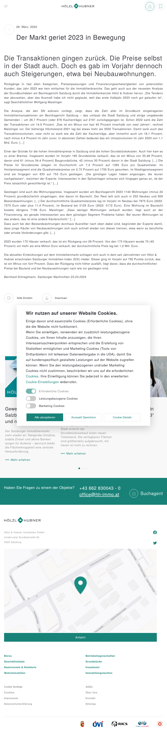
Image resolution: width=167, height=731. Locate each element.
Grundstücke (94, 661)
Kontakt (91, 698)
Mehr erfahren (20, 460)
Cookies (9, 692)
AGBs (89, 686)
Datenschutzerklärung (18, 704)
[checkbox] (79, 391)
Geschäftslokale (14, 661)
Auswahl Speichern (83, 417)
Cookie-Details (122, 417)
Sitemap (91, 704)
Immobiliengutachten (99, 673)
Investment (93, 667)
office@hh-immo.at (99, 494)
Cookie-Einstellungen (42, 381)
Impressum (11, 698)
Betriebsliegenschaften (100, 656)
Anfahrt (80, 637)
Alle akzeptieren (45, 417)
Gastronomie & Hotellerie (20, 667)
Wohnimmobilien (14, 673)
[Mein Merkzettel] (160, 6)
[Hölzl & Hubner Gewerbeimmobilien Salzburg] (78, 6)
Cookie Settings (13, 686)
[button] (79, 468)
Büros (8, 656)
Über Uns (91, 692)
